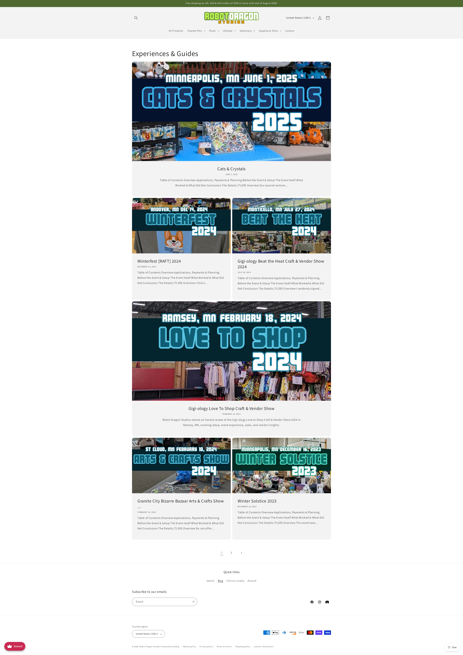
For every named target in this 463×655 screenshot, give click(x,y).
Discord (252, 581)
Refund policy (189, 646)
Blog (220, 581)
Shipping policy (242, 646)
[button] (136, 18)
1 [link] (221, 552)
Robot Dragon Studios (150, 646)
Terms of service (224, 646)
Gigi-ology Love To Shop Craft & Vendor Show (232, 408)
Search (210, 581)
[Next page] (241, 553)
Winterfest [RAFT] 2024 (159, 261)
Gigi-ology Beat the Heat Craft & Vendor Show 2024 (281, 263)
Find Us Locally (235, 581)
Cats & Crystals (231, 169)
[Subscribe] (193, 601)
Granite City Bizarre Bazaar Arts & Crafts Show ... (180, 503)
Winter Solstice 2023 (257, 501)
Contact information (263, 646)
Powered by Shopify (170, 646)
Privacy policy (206, 646)
